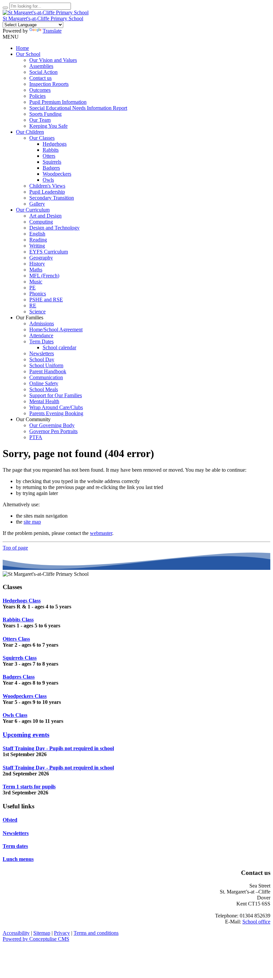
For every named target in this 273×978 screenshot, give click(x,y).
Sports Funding (45, 114)
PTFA (35, 437)
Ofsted (10, 820)
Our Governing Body (52, 425)
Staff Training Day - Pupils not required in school (58, 748)
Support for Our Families (55, 395)
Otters (49, 156)
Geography (41, 257)
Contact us (40, 78)
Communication (46, 377)
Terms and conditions (96, 933)
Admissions (41, 323)
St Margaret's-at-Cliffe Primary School (43, 18)
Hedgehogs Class (22, 600)
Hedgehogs (55, 144)
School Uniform (46, 365)
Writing (37, 245)
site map (32, 522)
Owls (48, 180)
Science (37, 311)
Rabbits (51, 150)
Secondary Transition (51, 198)
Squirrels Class (20, 658)
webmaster (101, 533)
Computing (41, 222)
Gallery (37, 204)
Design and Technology (54, 228)
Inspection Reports (49, 84)
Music (35, 281)
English (37, 234)
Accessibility (16, 933)
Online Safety (43, 383)
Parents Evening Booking (56, 413)
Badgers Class (19, 677)
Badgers (51, 168)
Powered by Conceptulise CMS (36, 939)
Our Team (40, 120)
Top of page (15, 548)
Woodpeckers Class (25, 696)
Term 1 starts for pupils (29, 786)
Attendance (41, 335)
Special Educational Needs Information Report (78, 108)
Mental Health (44, 401)
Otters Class (16, 639)
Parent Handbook (47, 371)
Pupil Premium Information (58, 102)
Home (22, 48)
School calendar (59, 347)
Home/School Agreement (56, 329)
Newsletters (41, 353)
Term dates (15, 846)
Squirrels (52, 162)
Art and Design (45, 216)
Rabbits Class (18, 619)
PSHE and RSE (46, 299)
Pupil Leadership (47, 192)
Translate (52, 31)
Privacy (62, 933)
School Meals (43, 389)
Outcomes (40, 90)
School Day (41, 359)
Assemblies (41, 66)
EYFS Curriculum (48, 251)
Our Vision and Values (53, 60)
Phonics (37, 293)
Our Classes (42, 138)
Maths (35, 269)
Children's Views (47, 186)
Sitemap (41, 933)
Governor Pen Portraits (53, 431)
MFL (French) (44, 275)
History (37, 263)
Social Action (43, 72)
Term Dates (41, 341)
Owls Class (15, 715)
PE (32, 287)
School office (256, 921)
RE (32, 305)
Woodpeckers (57, 174)
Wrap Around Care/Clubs (56, 407)
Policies (37, 96)
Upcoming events (26, 734)
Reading (38, 240)
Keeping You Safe (48, 126)
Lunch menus (18, 859)
